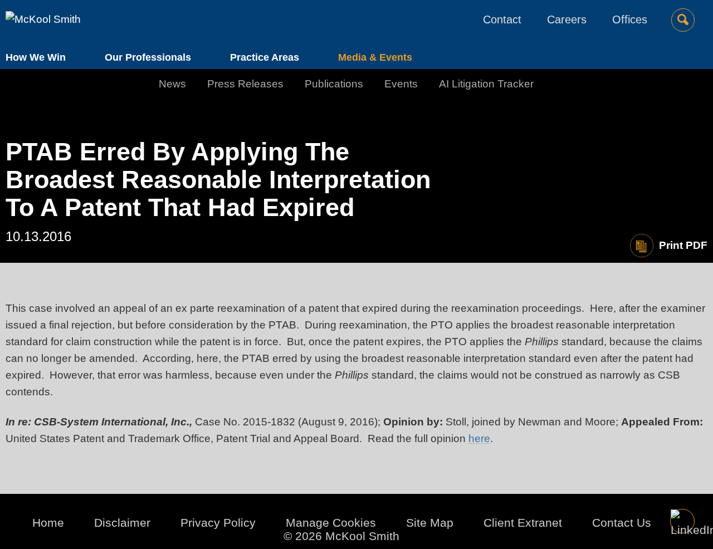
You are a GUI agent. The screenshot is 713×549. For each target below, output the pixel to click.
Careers (567, 19)
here (479, 438)
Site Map (429, 522)
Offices (629, 19)
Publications (334, 84)
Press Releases (245, 84)
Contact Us (621, 522)
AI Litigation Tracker (486, 84)
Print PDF (683, 245)
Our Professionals (148, 57)
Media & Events (375, 57)
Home (48, 522)
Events (401, 84)
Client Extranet (523, 522)
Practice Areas (264, 57)
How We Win (36, 57)
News (172, 84)
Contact (502, 19)
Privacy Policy (218, 522)
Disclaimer (122, 522)
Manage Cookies (331, 522)
